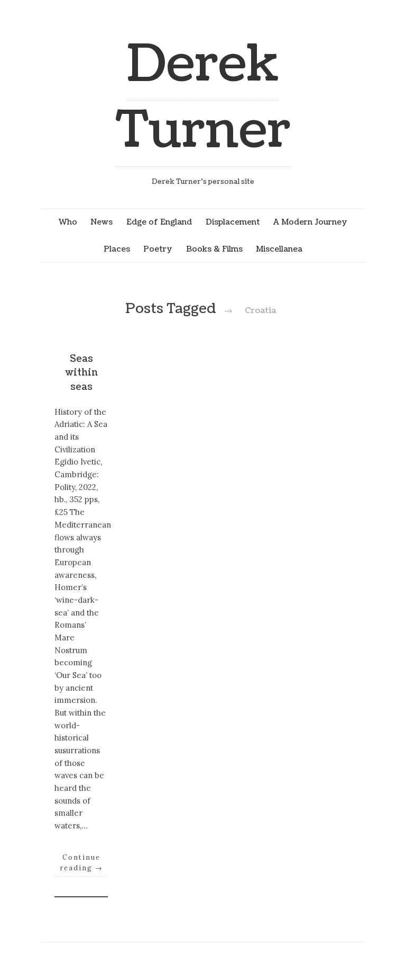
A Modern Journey (310, 222)
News (101, 222)
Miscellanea (279, 249)
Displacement (233, 222)
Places (117, 249)
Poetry (157, 249)
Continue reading (81, 862)
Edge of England (159, 222)
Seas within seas (81, 373)
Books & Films (214, 249)
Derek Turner (203, 97)
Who (68, 222)
